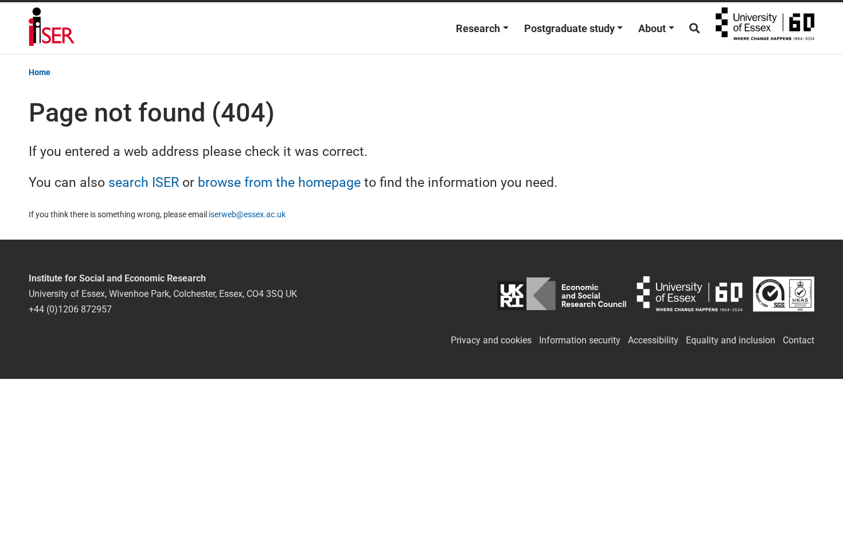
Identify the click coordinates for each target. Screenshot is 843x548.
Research (478, 28)
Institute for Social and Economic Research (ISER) (52, 28)
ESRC (561, 293)
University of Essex (765, 28)
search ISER (143, 182)
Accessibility (653, 340)
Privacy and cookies (491, 340)
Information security (579, 340)
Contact (798, 340)
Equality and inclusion (730, 340)
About (652, 28)
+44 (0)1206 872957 (70, 309)
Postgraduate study (569, 28)
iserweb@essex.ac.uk (247, 215)
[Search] (694, 28)
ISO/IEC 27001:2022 (783, 293)
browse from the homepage (279, 182)
